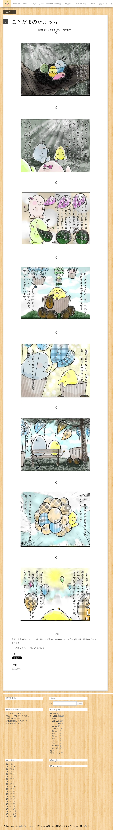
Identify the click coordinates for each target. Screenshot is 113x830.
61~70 (54, 741)
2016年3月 (11, 804)
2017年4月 (11, 774)
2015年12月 (11, 811)
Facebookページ (59, 766)
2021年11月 (11, 764)
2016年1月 (11, 809)
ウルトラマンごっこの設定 (17, 716)
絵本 (8, 12)
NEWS (92, 4)
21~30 (54, 731)
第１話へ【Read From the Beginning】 (46, 4)
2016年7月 (11, 794)
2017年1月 (11, 781)
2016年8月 (11, 791)
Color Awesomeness (28, 826)
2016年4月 (11, 801)
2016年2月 (11, 806)
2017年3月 (11, 776)
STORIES (54, 716)
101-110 (55, 721)
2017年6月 (11, 769)
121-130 (55, 728)
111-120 (55, 723)
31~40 (54, 733)
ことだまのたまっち (15, 713)
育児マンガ (102, 4)
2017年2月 (11, 779)
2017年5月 (11, 771)
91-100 (55, 748)
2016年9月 (11, 789)
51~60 (54, 738)
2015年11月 (11, 814)
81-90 (54, 746)
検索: (51, 703)
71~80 (54, 743)
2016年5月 (11, 799)
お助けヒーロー (13, 718)
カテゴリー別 (81, 4)
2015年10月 (11, 816)
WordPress (89, 826)
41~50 (54, 736)
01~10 (54, 718)
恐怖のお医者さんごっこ (16, 721)
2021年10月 (11, 766)
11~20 (54, 726)
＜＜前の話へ (55, 634)
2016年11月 (11, 784)
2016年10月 (11, 786)
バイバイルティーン (15, 723)
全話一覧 (68, 4)
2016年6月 (11, 796)
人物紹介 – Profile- (20, 4)
